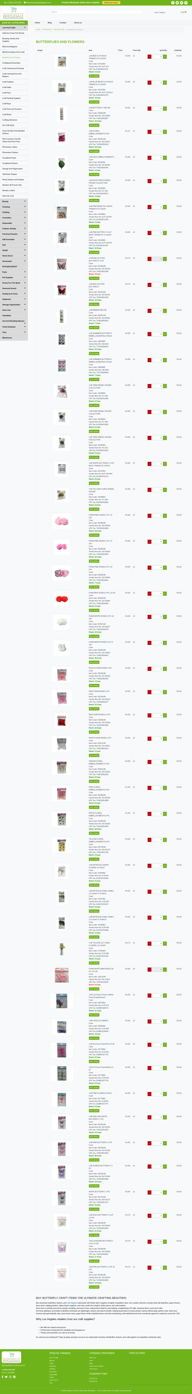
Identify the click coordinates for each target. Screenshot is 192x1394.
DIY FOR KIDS (8, 125)
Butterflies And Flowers (11, 57)
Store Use (6, 310)
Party (4, 272)
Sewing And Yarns (10, 294)
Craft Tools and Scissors (11, 109)
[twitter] (177, 2)
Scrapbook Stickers (10, 163)
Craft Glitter (6, 87)
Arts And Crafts (8, 28)
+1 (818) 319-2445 (14, 3)
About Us (92, 1358)
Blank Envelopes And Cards (13, 52)
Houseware (7, 261)
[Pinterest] (186, 2)
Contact (63, 23)
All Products (93, 1369)
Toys (4, 332)
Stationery (6, 299)
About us (78, 23)
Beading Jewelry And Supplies (10, 40)
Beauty (5, 201)
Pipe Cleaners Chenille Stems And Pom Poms (11, 140)
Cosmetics (6, 218)
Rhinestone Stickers (10, 152)
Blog (50, 23)
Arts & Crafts (53, 1358)
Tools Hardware (9, 327)
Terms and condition (96, 1366)
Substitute (6, 316)
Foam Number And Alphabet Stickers (13, 132)
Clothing (6, 212)
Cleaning (6, 207)
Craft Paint (6, 93)
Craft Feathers (8, 82)
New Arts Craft (8, 196)
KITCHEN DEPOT (9, 267)
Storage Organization (11, 305)
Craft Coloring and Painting (13, 68)
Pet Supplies (7, 277)
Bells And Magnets (9, 47)
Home (37, 23)
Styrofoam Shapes (9, 174)
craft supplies (72, 1303)
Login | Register (159, 12)
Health (5, 250)
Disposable (7, 223)
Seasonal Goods (9, 288)
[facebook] (173, 2)
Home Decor (7, 256)
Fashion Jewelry (9, 229)
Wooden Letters (8, 190)
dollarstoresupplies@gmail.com (38, 3)
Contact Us (93, 1378)
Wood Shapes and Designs (13, 180)
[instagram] (181, 2)
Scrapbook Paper (9, 158)
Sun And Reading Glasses (13, 321)
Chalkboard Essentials (11, 63)
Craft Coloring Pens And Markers (11, 75)
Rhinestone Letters (9, 147)
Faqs (91, 1360)
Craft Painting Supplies (11, 98)
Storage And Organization (12, 169)
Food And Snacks (9, 234)
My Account (93, 1381)
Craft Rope (6, 104)
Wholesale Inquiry (111, 3)
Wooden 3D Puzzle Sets (12, 185)
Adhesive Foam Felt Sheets (13, 33)
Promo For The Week (11, 283)
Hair (4, 245)
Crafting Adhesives (9, 120)
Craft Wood (6, 114)
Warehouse (7, 338)
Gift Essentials (8, 239)
